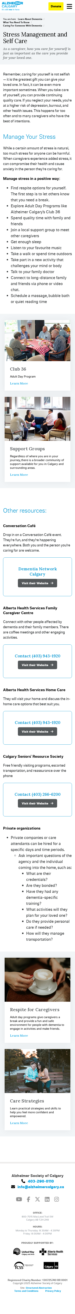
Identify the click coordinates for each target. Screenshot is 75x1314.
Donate (56, 6)
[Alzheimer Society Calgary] (12, 6)
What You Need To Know (16, 22)
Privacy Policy (53, 1290)
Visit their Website (35, 583)
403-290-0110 (40, 1181)
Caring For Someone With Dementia (22, 25)
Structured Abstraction (39, 1287)
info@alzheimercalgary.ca (40, 1186)
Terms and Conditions (26, 1290)
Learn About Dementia (30, 19)
